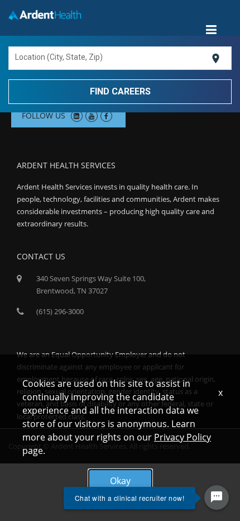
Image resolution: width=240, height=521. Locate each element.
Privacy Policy (182, 437)
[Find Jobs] (120, 91)
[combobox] (111, 58)
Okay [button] (120, 481)
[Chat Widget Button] (216, 497)
